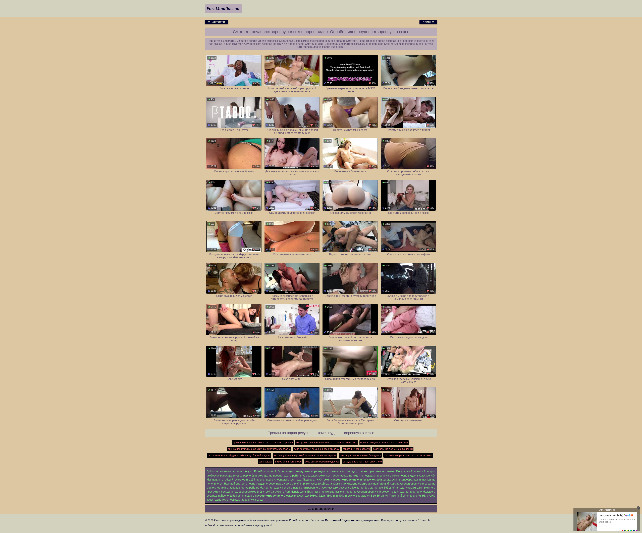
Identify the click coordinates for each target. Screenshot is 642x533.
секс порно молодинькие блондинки (360, 455)
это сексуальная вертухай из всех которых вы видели (305, 455)
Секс (311, 508)
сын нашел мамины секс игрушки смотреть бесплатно (259, 448)
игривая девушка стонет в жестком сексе (384, 442)
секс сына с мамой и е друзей (322, 461)
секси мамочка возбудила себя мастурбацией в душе (239, 455)
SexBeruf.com (392, 43)
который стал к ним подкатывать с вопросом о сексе (326, 442)
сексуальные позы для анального (362, 461)
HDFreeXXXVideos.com (246, 43)
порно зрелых (324, 508)
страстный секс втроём (356, 448)
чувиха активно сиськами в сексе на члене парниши (263, 442)
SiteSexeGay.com (289, 40)
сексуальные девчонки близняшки (393, 448)
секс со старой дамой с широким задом (316, 448)
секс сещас (265, 461)
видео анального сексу (288, 461)
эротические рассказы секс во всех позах (408, 455)
